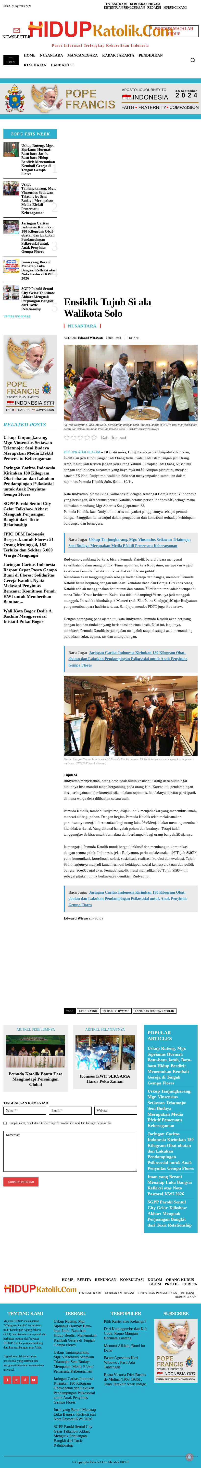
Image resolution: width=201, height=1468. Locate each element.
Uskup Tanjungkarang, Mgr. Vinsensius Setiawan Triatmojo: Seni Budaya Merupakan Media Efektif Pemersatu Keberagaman (38, 198)
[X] (170, 337)
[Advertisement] (131, 163)
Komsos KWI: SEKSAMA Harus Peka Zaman (105, 1079)
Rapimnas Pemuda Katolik (154, 1011)
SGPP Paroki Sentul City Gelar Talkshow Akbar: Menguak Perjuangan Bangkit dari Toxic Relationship (38, 299)
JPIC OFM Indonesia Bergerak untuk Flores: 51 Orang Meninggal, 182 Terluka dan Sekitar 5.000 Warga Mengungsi (28, 545)
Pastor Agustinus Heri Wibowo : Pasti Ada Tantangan (121, 1362)
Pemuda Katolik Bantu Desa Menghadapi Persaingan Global (36, 1079)
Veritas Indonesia (17, 316)
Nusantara (82, 326)
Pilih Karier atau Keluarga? (125, 1321)
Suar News (153, 1236)
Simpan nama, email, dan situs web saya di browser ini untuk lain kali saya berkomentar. (61, 1123)
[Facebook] (159, 337)
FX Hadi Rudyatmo (115, 1011)
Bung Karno (88, 1011)
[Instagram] (16, 1380)
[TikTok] (25, 1380)
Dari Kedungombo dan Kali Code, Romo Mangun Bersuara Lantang (125, 1333)
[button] (193, 60)
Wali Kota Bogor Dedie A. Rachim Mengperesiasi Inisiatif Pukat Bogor (28, 616)
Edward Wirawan (90, 338)
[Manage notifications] (189, 1457)
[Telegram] (193, 337)
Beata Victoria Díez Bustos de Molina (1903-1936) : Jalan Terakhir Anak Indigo (125, 1379)
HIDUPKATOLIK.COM (82, 452)
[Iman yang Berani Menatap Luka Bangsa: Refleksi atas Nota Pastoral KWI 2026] (11, 266)
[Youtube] (34, 1380)
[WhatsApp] (181, 337)
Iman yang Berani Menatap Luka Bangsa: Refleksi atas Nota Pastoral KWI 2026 (38, 270)
